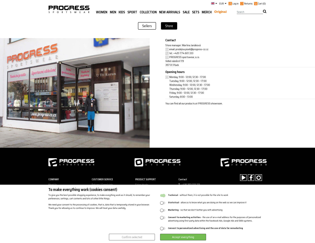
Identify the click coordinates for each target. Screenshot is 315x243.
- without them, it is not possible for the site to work (198, 195)
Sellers (147, 26)
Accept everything (183, 237)
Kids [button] (122, 12)
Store (169, 26)
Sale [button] (186, 12)
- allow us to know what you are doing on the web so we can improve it (207, 202)
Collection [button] (148, 12)
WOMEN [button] (101, 12)
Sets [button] (195, 12)
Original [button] (220, 12)
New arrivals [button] (169, 12)
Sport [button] (132, 12)
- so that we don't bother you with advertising (195, 210)
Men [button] (113, 12)
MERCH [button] (207, 12)
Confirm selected (132, 237)
